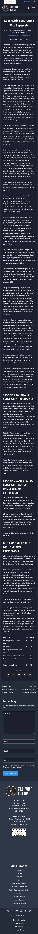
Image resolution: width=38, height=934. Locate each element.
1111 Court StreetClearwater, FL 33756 (19, 803)
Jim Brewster (14, 39)
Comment (7, 713)
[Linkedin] (25, 910)
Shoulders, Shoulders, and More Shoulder (9, 689)
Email (6, 751)
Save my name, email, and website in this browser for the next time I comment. (19, 767)
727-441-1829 (19, 811)
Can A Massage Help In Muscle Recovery (29, 689)
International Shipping (19, 883)
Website (6, 760)
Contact (19, 877)
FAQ (19, 880)
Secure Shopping (19, 900)
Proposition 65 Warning (19, 903)
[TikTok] (29, 910)
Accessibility (19, 927)
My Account (27, 1)
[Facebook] (12, 910)
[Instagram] (8, 910)
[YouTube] (17, 910)
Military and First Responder (19, 887)
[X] (21, 910)
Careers (19, 893)
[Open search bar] (28, 8)
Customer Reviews (19, 897)
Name (6, 742)
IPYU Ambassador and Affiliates (19, 890)
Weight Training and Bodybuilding (19, 36)
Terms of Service (19, 930)
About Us (19, 873)
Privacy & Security (19, 920)
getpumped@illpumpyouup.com (19, 808)
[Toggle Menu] (33, 8)
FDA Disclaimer (19, 923)
